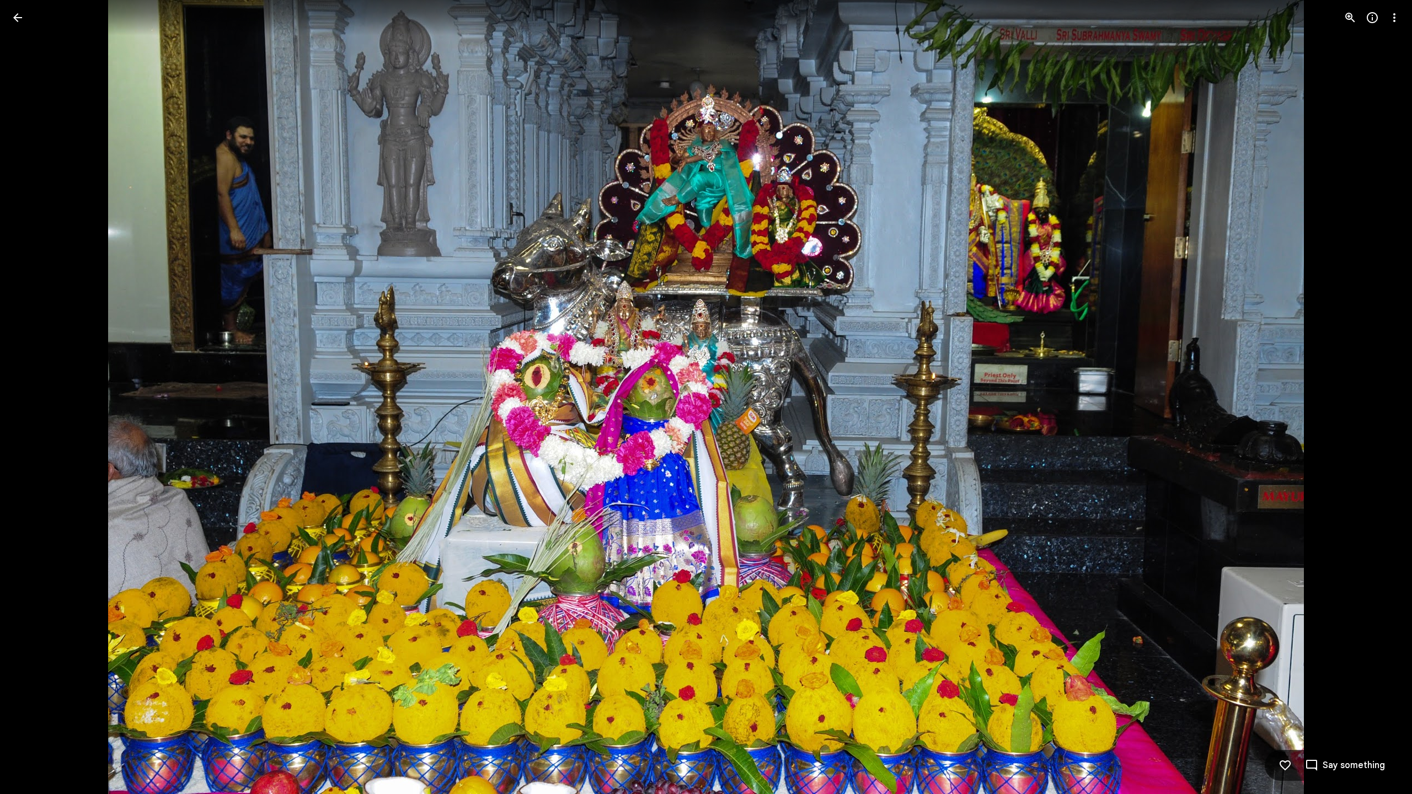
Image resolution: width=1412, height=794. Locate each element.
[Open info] (1372, 18)
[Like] (1285, 765)
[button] (30, 397)
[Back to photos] (17, 17)
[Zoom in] (1350, 18)
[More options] (1394, 18)
